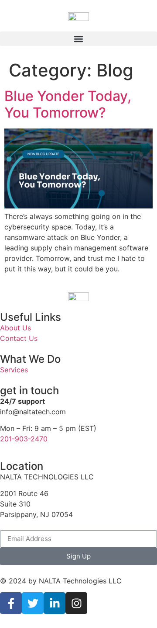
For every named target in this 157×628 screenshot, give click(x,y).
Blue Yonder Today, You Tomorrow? (67, 104)
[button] (78, 38)
